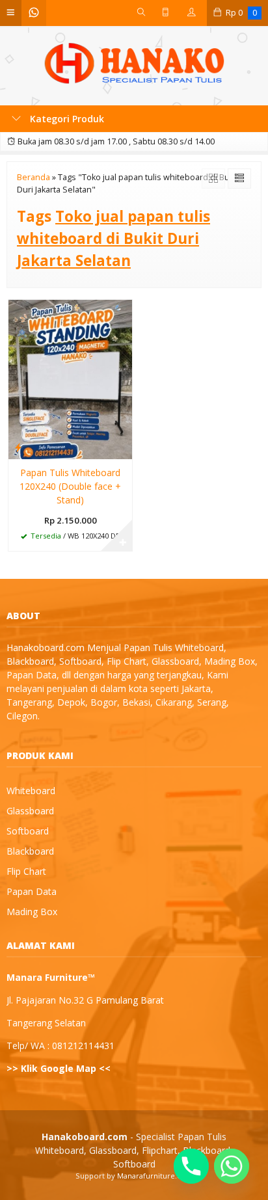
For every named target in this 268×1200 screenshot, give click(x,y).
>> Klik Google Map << (59, 1068)
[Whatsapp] (231, 1166)
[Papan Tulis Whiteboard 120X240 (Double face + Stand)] (70, 378)
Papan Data (32, 891)
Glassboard (30, 811)
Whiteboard (31, 790)
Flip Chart (26, 871)
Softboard (28, 831)
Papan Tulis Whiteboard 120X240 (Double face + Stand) (70, 486)
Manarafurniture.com (155, 1175)
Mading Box (32, 911)
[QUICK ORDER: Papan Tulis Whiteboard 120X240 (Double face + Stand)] (18, 447)
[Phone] (191, 1166)
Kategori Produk (65, 119)
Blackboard (30, 851)
